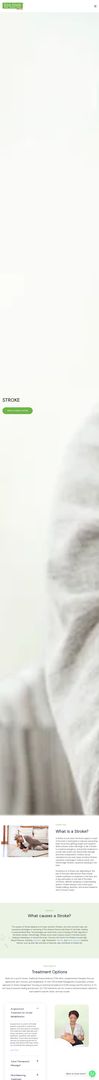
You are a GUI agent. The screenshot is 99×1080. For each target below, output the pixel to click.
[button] (25, 1012)
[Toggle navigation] (81, 6)
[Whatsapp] (92, 1073)
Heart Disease (74, 940)
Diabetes (37, 940)
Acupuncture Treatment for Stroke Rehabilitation (21, 1012)
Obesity (60, 940)
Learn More (14, 1050)
